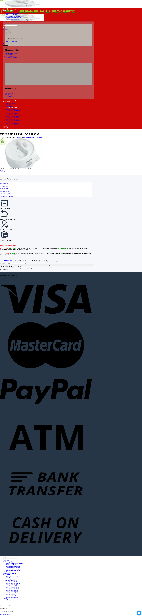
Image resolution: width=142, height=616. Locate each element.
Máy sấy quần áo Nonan (12, 119)
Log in (11, 611)
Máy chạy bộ (9, 106)
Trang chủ (6, 8)
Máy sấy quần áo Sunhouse (13, 109)
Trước (2, 170)
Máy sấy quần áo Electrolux (13, 120)
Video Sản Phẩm (7, 128)
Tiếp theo (3, 171)
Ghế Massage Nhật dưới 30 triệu (14, 12)
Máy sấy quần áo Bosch (12, 124)
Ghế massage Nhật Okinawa (13, 15)
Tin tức (5, 126)
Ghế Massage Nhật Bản (9, 10)
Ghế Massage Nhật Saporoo (13, 13)
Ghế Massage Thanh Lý (9, 100)
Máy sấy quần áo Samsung (13, 115)
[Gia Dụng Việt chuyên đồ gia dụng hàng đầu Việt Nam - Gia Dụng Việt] (37, 13)
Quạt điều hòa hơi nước (12, 103)
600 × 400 (17, 137)
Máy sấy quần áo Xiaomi (12, 123)
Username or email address (7, 606)
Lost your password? (5, 614)
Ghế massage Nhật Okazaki (13, 19)
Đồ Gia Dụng (6, 101)
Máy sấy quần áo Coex (12, 117)
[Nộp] (3, 27)
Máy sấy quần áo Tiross (12, 112)
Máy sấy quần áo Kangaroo (13, 110)
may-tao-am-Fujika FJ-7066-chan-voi (32, 137)
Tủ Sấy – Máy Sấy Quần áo (10, 107)
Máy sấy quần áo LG (11, 122)
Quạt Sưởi (8, 104)
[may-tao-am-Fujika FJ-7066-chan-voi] (22, 167)
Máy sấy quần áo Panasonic (13, 116)
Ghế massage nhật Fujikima (13, 16)
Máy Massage (7, 20)
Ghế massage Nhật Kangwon (13, 17)
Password (3, 608)
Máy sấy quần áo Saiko (12, 113)
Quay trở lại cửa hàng (11, 41)
